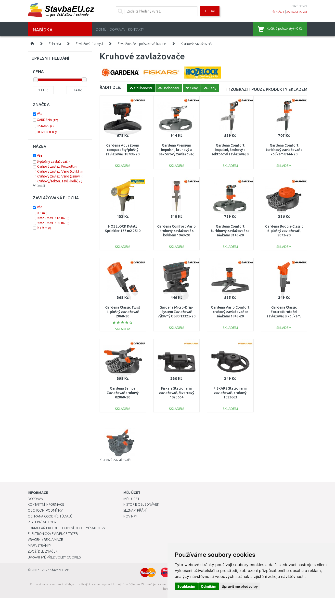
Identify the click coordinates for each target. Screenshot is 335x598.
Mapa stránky (39, 545)
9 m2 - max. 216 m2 (53, 218)
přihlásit (277, 11)
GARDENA (47, 120)
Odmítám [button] (208, 586)
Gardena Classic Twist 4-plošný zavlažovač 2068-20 (122, 311)
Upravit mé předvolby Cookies (54, 557)
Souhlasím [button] (186, 586)
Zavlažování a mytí (89, 44)
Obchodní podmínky (45, 510)
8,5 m (43, 213)
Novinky (130, 516)
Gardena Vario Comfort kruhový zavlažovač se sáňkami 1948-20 (230, 311)
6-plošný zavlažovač (54, 161)
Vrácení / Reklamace (45, 540)
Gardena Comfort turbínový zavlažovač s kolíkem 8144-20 (284, 149)
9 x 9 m (44, 228)
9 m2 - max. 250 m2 (53, 223)
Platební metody (42, 522)
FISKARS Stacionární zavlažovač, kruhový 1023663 (230, 392)
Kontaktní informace (46, 504)
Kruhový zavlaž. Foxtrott (57, 166)
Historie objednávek (141, 504)
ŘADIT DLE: (110, 87)
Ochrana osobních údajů (50, 516)
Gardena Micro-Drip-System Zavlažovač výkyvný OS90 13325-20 (176, 311)
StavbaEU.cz (59, 570)
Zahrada (55, 44)
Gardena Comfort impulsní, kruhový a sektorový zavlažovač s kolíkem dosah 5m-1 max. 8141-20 (230, 154)
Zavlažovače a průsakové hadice (141, 44)
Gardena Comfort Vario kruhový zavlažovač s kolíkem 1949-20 (176, 230)
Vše (39, 114)
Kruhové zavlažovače (197, 44)
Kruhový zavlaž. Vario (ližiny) (60, 176)
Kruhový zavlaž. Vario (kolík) (60, 171)
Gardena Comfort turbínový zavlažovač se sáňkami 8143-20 (230, 230)
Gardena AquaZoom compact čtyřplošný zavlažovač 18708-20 (123, 149)
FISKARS (45, 126)
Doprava (117, 29)
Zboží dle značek (42, 551)
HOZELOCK (48, 132)
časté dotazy (299, 6)
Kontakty (136, 29)
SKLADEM (269, 89)
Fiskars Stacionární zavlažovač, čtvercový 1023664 (176, 392)
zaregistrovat (296, 11)
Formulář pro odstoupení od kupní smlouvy (66, 528)
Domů (101, 29)
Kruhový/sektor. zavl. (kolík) (59, 181)
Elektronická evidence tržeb (53, 534)
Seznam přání (134, 510)
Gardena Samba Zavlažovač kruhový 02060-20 (123, 392)
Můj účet (131, 499)
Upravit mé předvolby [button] (240, 586)
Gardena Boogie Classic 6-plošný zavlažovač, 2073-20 (284, 230)
